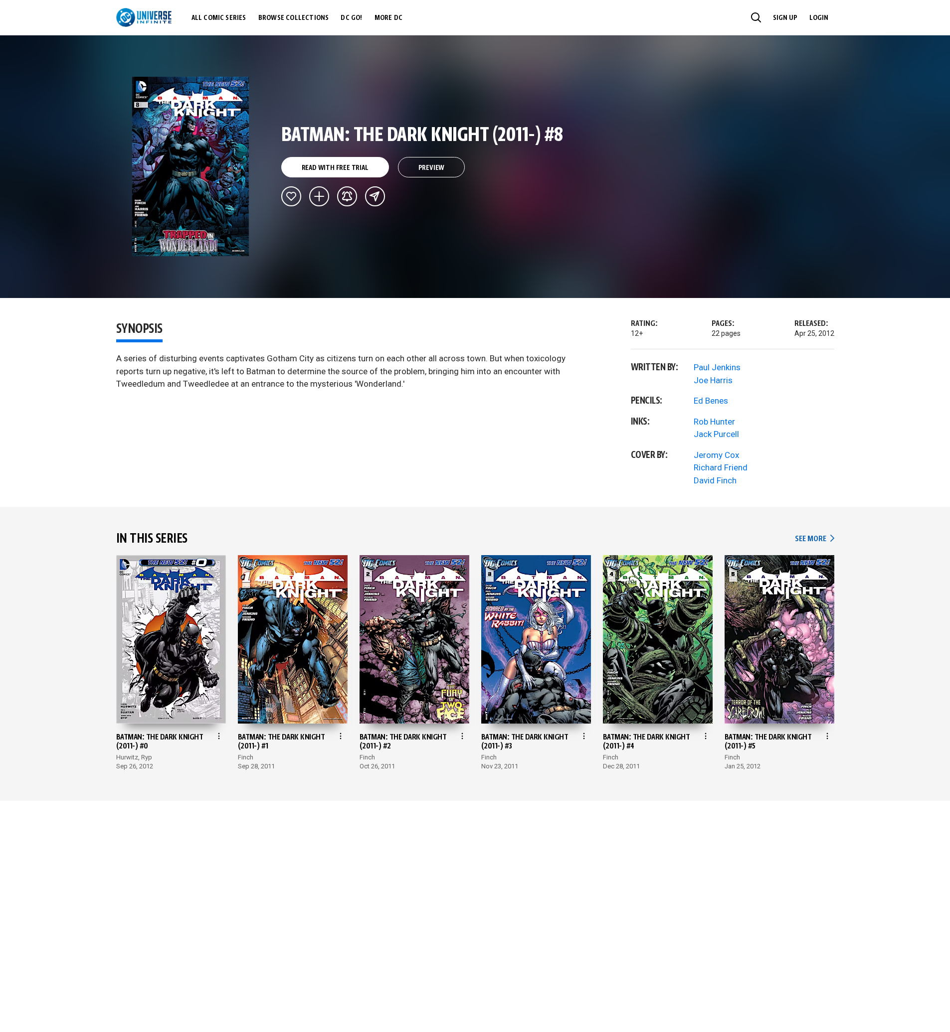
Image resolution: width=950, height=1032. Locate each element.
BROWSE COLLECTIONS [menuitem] (293, 17)
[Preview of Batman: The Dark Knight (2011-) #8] (190, 166)
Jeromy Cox (716, 455)
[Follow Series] (347, 196)
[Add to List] (319, 196)
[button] (756, 17)
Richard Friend (721, 467)
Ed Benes (711, 401)
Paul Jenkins (717, 367)
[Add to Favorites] (291, 196)
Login (818, 17)
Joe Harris (713, 380)
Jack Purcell (716, 434)
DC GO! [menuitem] (351, 17)
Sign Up (785, 17)
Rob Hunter (714, 422)
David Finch (715, 480)
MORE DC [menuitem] (388, 17)
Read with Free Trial (335, 167)
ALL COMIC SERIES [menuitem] (218, 17)
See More (814, 539)
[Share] (375, 196)
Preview (431, 167)
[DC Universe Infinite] (144, 17)
